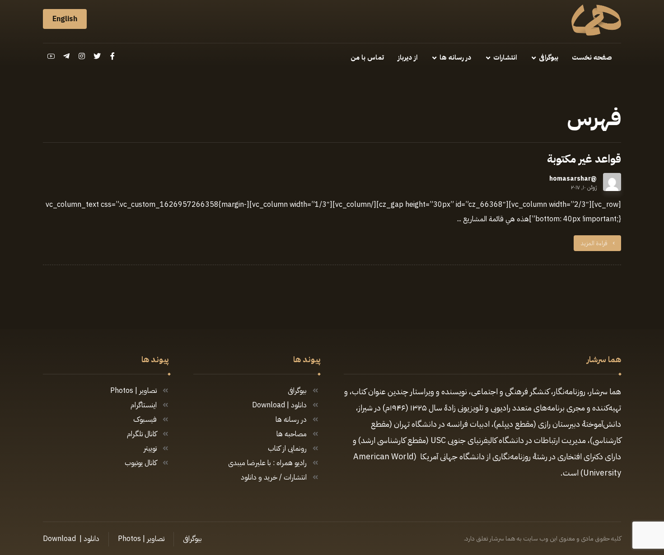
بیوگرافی (297, 390)
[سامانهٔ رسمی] (596, 20)
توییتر (150, 448)
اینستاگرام (144, 405)
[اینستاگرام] (82, 56)
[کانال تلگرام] (66, 56)
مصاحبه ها (291, 434)
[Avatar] (612, 182)
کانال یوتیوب (141, 462)
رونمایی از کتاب (287, 448)
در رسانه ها (291, 419)
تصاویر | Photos (133, 390)
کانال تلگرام (142, 434)
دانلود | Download (279, 405)
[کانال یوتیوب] (51, 56)
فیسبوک (145, 419)
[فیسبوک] (112, 56)
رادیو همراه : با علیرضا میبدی (267, 462)
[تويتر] (97, 56)
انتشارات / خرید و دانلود (274, 477)
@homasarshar (573, 179)
